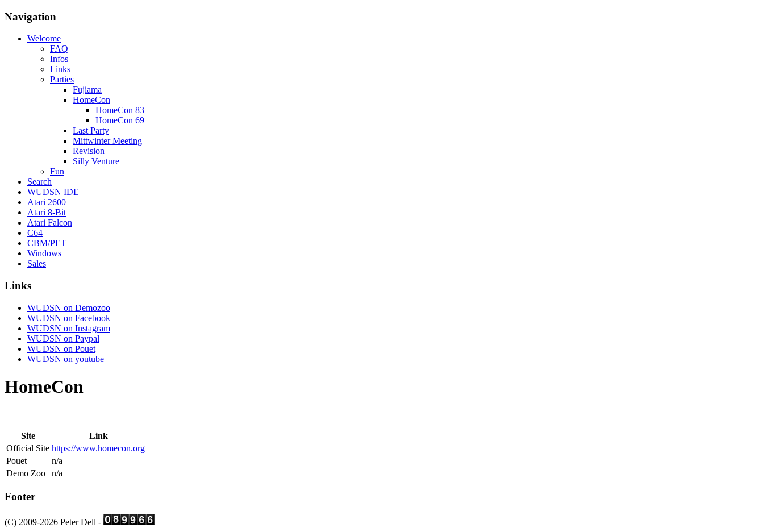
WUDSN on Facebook (68, 318)
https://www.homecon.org (98, 448)
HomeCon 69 (119, 120)
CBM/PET (46, 243)
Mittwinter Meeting (107, 141)
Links (60, 69)
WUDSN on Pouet (61, 349)
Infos (59, 59)
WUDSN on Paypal (63, 338)
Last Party (91, 130)
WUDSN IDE (53, 192)
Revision (89, 151)
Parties (62, 79)
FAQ (59, 48)
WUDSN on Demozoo (68, 308)
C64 (35, 233)
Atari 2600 (46, 202)
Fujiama (87, 89)
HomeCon (91, 100)
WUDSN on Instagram (68, 328)
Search (39, 181)
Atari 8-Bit (46, 212)
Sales (36, 263)
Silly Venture (96, 161)
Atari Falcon (49, 222)
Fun (57, 171)
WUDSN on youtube (65, 359)
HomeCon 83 (119, 110)
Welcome (44, 38)
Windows (44, 253)
